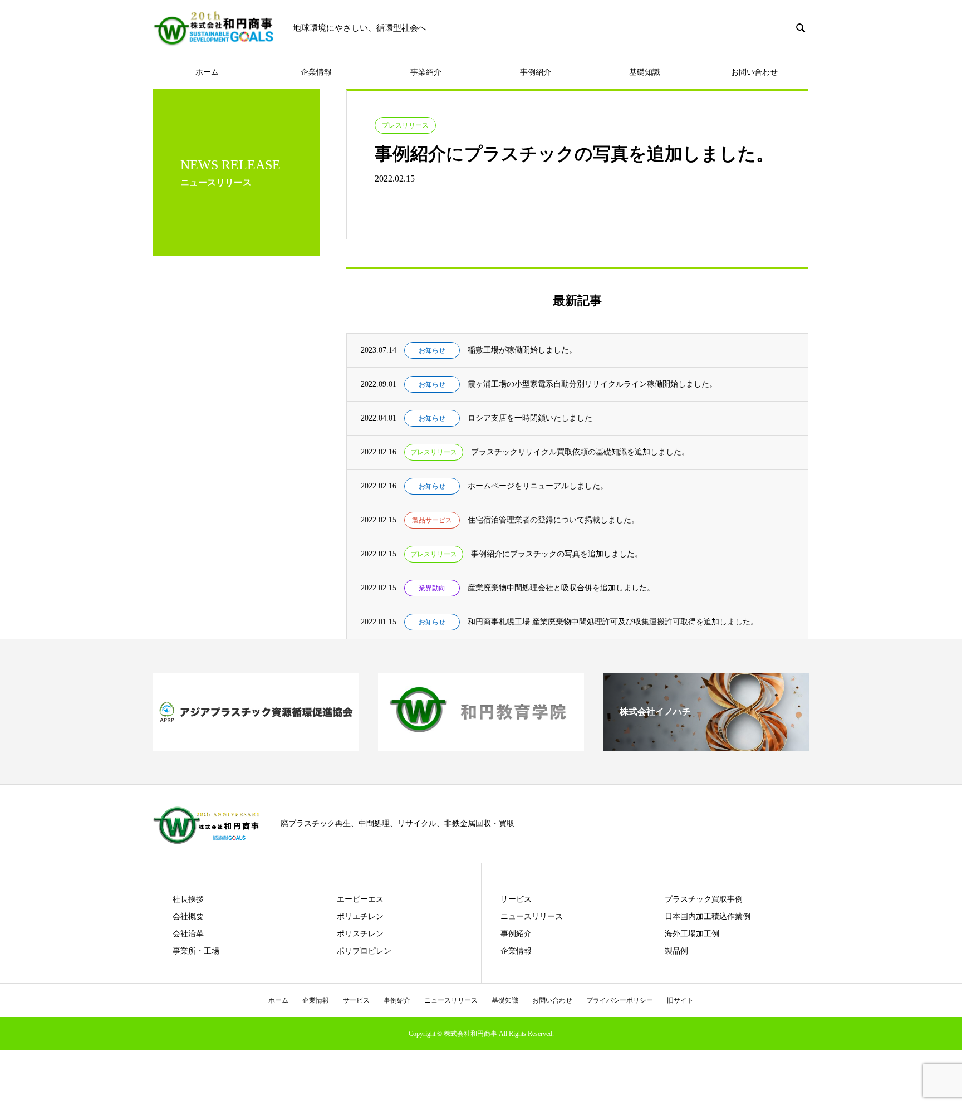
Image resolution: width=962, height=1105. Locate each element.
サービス (516, 899)
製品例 (676, 951)
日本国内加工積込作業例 (707, 916)
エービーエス (360, 899)
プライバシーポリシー (619, 1000)
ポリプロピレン (364, 951)
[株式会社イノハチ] (706, 746)
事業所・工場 (196, 951)
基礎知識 (644, 72)
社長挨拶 (188, 899)
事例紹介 (535, 72)
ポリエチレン (360, 916)
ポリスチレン (360, 934)
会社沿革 (188, 934)
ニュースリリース (531, 916)
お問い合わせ (754, 72)
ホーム (207, 72)
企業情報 (316, 72)
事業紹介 (425, 72)
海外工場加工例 (692, 934)
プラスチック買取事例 (704, 899)
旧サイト (680, 1000)
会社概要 (188, 916)
